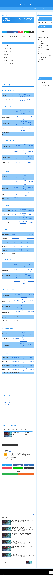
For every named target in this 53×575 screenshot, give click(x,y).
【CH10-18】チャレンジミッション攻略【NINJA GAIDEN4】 (45, 44)
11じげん (7, 54)
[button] (51, 14)
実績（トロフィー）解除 (9, 63)
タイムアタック (30, 95)
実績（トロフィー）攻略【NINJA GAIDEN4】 (44, 50)
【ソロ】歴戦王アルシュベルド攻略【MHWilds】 (45, 31)
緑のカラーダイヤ (8, 400)
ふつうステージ (15, 95)
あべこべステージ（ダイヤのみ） (23, 112)
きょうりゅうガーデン (9, 55)
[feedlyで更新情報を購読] (10, 459)
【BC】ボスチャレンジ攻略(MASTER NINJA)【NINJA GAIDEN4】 (43, 38)
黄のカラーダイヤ (8, 404)
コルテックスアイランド (9, 60)
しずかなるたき (8, 51)
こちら (3, 39)
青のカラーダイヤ (8, 402)
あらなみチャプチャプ (9, 49)
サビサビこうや (8, 48)
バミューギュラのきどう (9, 57)
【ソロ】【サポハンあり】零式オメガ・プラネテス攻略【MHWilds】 (45, 57)
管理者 (10, 451)
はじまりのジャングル (9, 46)
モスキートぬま (8, 52)
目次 (16, 43)
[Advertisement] (18, 26)
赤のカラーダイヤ (8, 399)
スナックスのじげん (9, 58)
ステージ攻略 (6, 45)
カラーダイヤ (6, 61)
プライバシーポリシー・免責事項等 (41, 572)
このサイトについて (30, 572)
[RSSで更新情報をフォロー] (11, 459)
